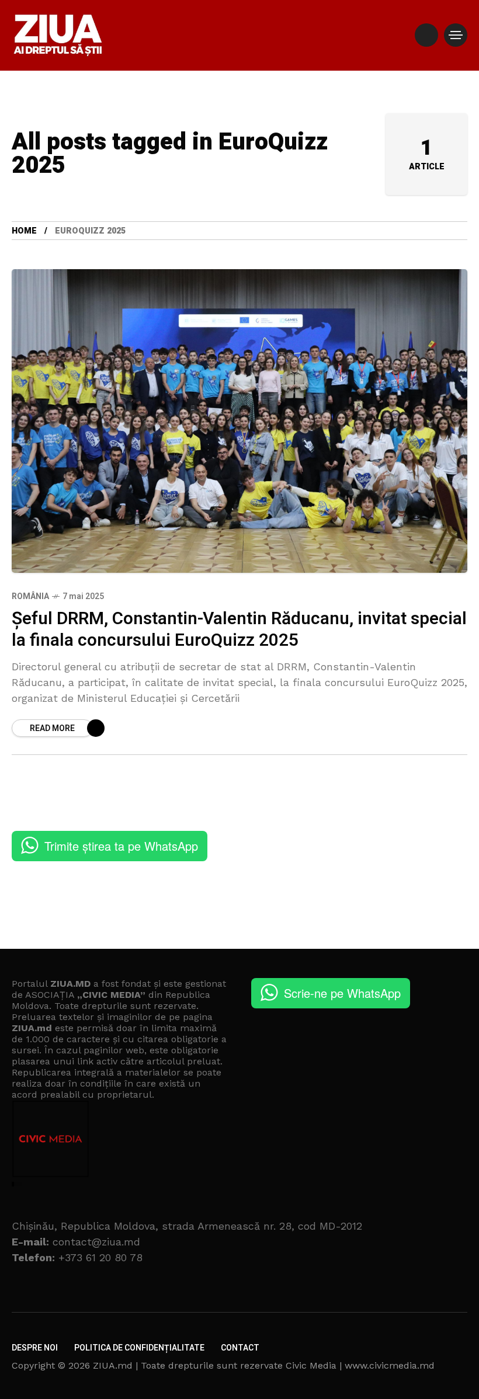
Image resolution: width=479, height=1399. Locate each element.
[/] (426, 35)
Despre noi (35, 1348)
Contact (240, 1348)
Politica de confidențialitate (139, 1348)
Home (24, 231)
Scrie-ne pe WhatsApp (342, 992)
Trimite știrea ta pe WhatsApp (121, 845)
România (30, 596)
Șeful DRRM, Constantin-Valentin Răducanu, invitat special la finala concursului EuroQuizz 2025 (239, 629)
